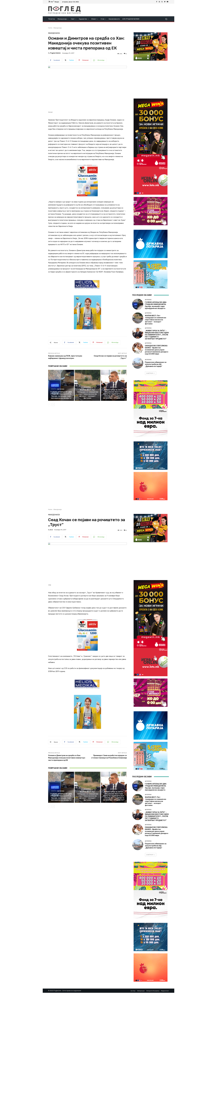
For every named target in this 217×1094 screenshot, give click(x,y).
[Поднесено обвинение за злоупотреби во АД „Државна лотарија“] (137, 363)
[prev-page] (49, 404)
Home (50, 28)
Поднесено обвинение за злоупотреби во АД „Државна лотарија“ (155, 364)
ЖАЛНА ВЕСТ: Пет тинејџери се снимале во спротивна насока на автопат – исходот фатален (87, 394)
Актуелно (60, 389)
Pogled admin (55, 53)
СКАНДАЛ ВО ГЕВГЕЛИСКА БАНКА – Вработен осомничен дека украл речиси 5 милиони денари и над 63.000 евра (156, 350)
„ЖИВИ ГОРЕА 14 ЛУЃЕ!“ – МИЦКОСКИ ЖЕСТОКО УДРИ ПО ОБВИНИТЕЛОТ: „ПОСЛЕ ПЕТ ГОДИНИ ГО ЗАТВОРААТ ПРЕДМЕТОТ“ (114, 394)
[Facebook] (156, 1)
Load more (149, 373)
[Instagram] (159, 1)
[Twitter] (162, 1)
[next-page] (53, 404)
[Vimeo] (164, 1)
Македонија (58, 28)
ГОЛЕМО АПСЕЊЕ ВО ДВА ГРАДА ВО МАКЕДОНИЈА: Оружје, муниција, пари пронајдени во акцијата (61, 395)
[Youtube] (167, 1)
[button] (166, 19)
